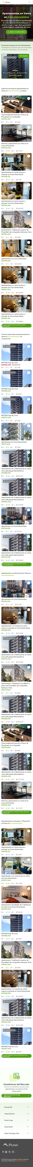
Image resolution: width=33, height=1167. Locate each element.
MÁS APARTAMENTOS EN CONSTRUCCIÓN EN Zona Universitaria (14, 564)
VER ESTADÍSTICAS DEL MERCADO (12, 1095)
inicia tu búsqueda (17, 32)
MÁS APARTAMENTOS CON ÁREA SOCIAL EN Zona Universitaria (15, 812)
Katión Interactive (21, 1161)
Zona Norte (8, 1127)
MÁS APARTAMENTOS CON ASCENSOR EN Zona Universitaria (15, 1056)
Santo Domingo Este (11, 1133)
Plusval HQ (8, 1107)
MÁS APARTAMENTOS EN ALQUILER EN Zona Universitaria (13, 325)
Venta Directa (9, 1114)
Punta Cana (8, 1120)
